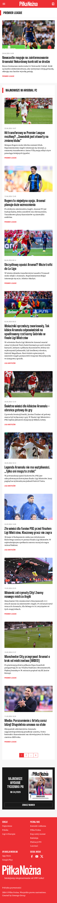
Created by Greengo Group (13, 895)
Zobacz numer (28, 805)
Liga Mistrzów (9, 363)
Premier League (8, 76)
